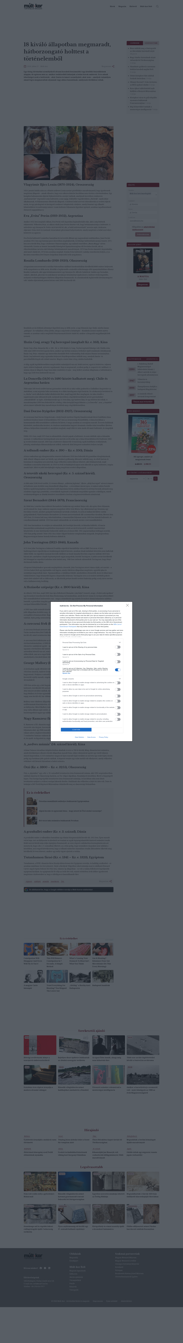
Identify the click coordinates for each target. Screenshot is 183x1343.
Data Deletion (79, 737)
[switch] (118, 647)
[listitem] (91, 642)
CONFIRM (76, 729)
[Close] (128, 606)
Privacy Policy (103, 737)
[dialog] (91, 671)
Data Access (91, 737)
